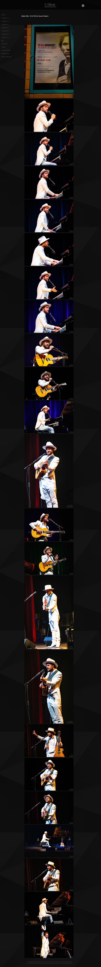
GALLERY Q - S (6, 34)
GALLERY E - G (6, 21)
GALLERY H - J (5, 24)
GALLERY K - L (5, 28)
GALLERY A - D (6, 18)
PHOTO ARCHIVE (6, 57)
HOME (3, 15)
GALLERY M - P (6, 31)
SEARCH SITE (5, 53)
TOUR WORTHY (6, 50)
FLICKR (3, 47)
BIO (3, 41)
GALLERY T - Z (5, 37)
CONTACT (4, 44)
